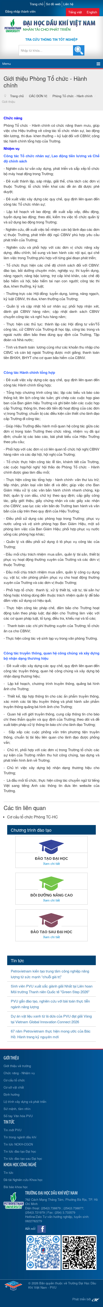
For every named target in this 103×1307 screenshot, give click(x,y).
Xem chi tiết (51, 863)
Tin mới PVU (12, 1130)
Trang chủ (36, 4)
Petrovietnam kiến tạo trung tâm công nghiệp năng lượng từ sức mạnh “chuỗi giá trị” (50, 973)
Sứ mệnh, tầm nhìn (17, 1108)
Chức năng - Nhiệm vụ (19, 1073)
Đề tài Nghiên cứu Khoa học (23, 1179)
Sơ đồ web (53, 4)
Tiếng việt (75, 12)
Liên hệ (68, 4)
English (92, 12)
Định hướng (11, 1094)
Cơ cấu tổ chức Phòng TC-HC (32, 817)
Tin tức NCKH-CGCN (18, 1144)
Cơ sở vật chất (14, 1087)
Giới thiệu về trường (17, 1066)
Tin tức (8, 1172)
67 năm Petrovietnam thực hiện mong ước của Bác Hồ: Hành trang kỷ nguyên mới (51, 1033)
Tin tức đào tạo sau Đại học (23, 1158)
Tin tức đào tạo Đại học (20, 1151)
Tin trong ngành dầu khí (20, 1137)
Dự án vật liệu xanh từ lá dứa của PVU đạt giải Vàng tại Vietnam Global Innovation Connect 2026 (51, 1018)
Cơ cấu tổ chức (14, 1080)
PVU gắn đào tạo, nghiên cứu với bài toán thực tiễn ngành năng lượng (50, 1003)
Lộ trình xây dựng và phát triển (25, 1101)
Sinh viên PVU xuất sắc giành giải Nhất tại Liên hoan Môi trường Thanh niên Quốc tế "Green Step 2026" (51, 988)
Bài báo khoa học (16, 1187)
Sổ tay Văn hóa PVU (18, 1116)
